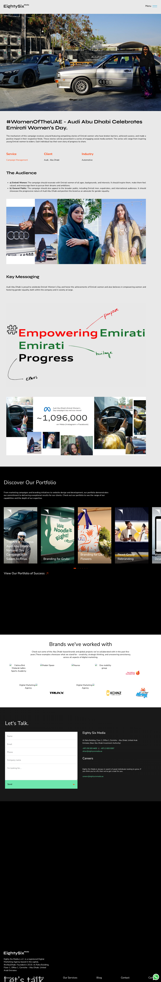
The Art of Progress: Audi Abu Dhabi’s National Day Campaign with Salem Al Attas (20, 550)
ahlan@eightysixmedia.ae (92, 751)
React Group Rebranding (126, 557)
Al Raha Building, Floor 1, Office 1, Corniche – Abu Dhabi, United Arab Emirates (26, 967)
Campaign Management (17, 160)
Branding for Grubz (56, 559)
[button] (75, 568)
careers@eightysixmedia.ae (93, 776)
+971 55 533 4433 (90, 748)
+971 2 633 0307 (107, 748)
